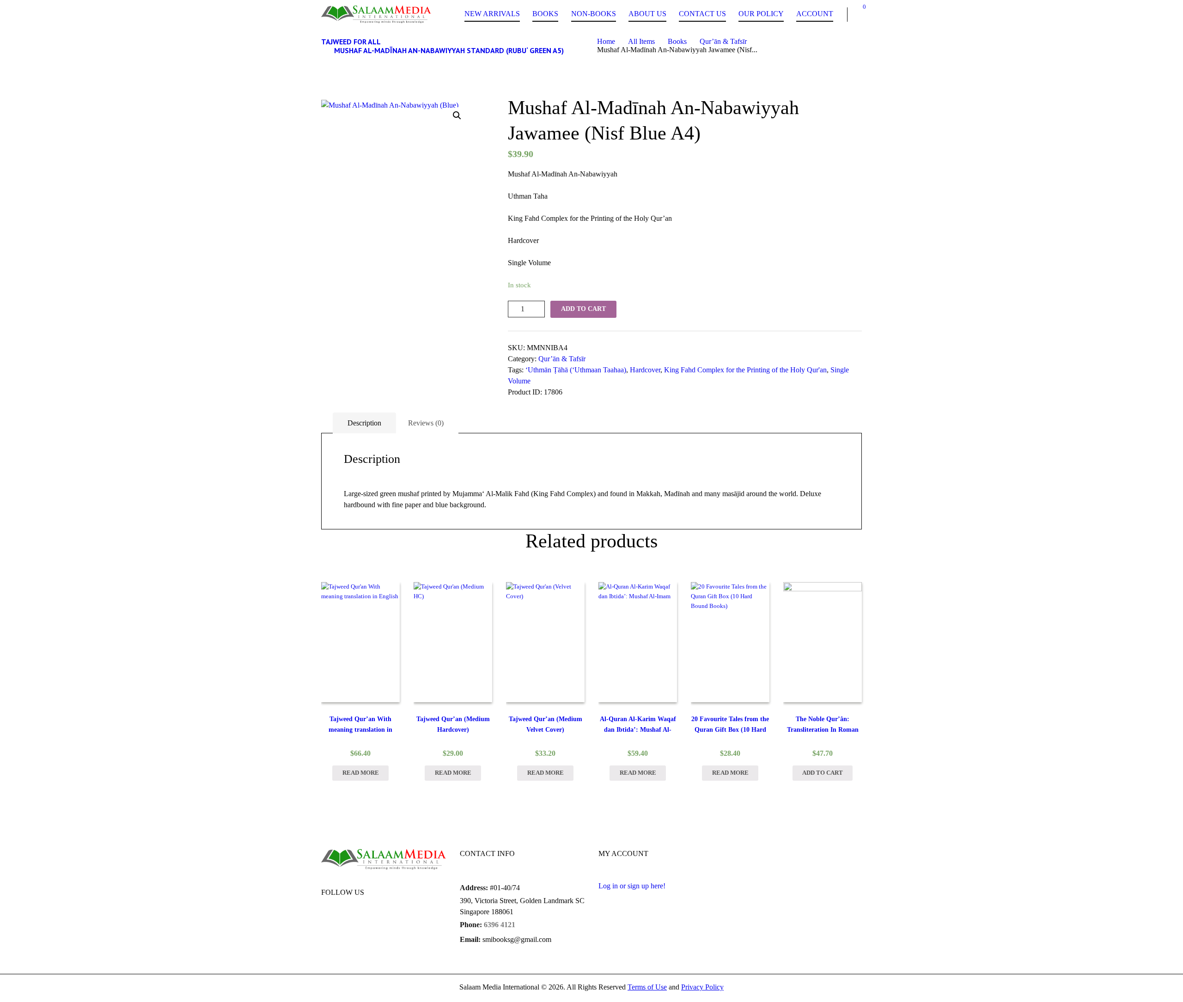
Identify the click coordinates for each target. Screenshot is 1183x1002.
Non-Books (593, 14)
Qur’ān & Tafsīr (723, 41)
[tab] (364, 423)
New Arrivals (492, 14)
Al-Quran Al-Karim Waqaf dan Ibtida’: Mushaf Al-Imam (638, 730)
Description (364, 423)
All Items (641, 41)
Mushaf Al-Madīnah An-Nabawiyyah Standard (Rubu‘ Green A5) (449, 50)
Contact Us (702, 14)
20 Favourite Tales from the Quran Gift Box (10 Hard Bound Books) (730, 730)
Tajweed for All (351, 41)
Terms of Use (647, 987)
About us (647, 14)
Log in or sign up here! (631, 886)
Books (545, 14)
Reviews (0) (426, 423)
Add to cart (583, 308)
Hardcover (645, 370)
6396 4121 (499, 925)
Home (606, 41)
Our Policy (761, 14)
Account (814, 14)
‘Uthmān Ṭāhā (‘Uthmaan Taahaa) (575, 370)
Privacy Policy (702, 987)
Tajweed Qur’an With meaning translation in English (360, 730)
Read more (360, 773)
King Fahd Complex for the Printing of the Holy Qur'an (745, 370)
